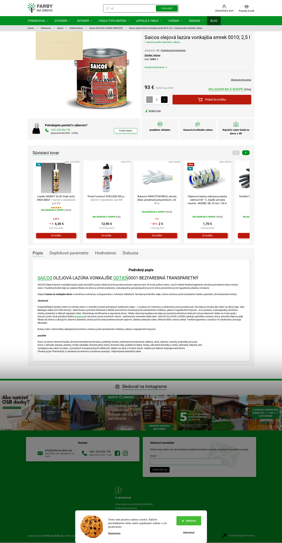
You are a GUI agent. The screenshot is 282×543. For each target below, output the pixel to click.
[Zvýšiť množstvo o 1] (164, 99)
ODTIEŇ (120, 277)
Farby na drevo (117, 453)
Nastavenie (114, 533)
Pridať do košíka (215, 99)
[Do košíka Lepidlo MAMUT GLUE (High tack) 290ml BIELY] (56, 235)
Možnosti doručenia (241, 80)
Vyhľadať (167, 8)
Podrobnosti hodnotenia (173, 50)
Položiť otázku (125, 130)
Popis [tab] (38, 253)
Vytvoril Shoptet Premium (241, 535)
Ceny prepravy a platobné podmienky (134, 504)
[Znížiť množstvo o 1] (149, 99)
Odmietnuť (188, 532)
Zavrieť (166, 110)
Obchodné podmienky (126, 508)
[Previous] (236, 152)
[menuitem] (37, 20)
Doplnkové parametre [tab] (69, 253)
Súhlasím (191, 520)
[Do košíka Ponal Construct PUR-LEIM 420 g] (106, 235)
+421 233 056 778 (99, 451)
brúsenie (79, 316)
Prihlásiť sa (159, 469)
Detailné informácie (154, 67)
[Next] (246, 152)
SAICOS (45, 277)
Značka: (152, 55)
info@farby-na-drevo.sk (58, 450)
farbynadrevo (125, 453)
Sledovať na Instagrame (144, 386)
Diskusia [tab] (130, 253)
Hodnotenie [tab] (105, 253)
